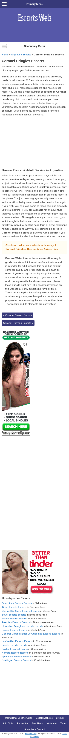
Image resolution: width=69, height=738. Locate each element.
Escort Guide (30, 734)
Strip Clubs (8, 723)
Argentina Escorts (21, 54)
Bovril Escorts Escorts (14, 614)
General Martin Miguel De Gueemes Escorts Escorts (31, 633)
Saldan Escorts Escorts (15, 649)
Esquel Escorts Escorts (14, 630)
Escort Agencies (44, 718)
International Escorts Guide (18, 718)
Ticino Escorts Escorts (14, 607)
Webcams (52, 723)
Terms (63, 723)
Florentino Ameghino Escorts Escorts (22, 626)
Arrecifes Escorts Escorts (16, 622)
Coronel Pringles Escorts (23, 61)
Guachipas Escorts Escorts (17, 603)
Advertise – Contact (34, 729)
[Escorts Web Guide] (34, 22)
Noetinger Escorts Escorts (16, 660)
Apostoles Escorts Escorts (16, 656)
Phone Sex (22, 723)
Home (5, 54)
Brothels (60, 718)
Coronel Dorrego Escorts (18, 322)
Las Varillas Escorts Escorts (17, 641)
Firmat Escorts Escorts (14, 618)
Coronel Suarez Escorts (17, 315)
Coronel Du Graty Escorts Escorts (20, 611)
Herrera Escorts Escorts (15, 652)
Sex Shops (37, 723)
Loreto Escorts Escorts (14, 645)
